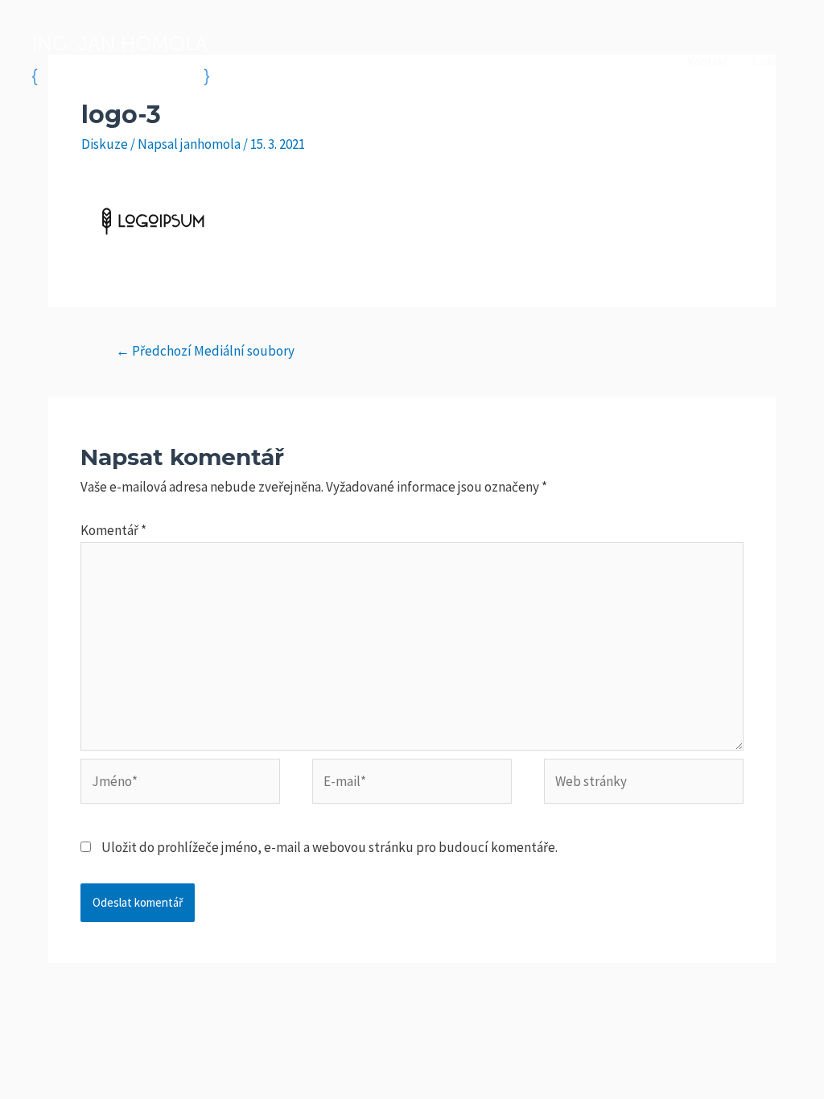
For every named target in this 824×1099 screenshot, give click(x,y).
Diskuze (104, 144)
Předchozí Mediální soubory (205, 351)
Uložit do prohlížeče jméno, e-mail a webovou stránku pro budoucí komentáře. (329, 847)
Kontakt (707, 61)
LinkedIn (774, 61)
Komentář (113, 530)
